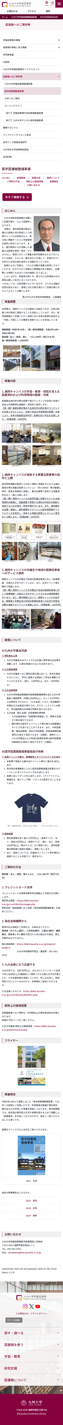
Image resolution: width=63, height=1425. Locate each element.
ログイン (52, 5)
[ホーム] (17, 4)
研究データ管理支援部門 (15, 142)
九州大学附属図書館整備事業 (24, 17)
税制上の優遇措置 (34, 181)
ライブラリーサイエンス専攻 (17, 134)
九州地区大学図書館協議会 (16, 149)
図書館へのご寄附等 (18, 24)
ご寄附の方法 (13, 181)
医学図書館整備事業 (14, 91)
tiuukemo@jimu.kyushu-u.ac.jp (24, 1252)
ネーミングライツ (13, 105)
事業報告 (54, 181)
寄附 (48, 11)
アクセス (32, 11)
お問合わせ (12, 11)
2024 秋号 (31, 1208)
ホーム (5, 17)
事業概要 (21, 177)
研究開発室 (8, 54)
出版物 (6, 61)
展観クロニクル (10, 127)
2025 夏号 (31, 1200)
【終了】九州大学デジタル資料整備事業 (24, 120)
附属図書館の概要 (11, 40)
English (46, 5)
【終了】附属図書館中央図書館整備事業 (24, 112)
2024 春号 (31, 1215)
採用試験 (7, 156)
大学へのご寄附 (12, 98)
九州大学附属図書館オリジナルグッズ (21, 69)
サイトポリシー (39, 1313)
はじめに (6, 177)
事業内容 (36, 177)
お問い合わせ (33, 185)
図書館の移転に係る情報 (15, 47)
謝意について (53, 177)
